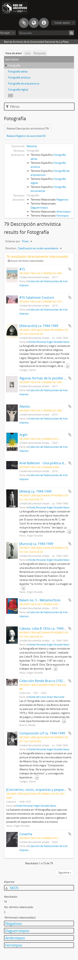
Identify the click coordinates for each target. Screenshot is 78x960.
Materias (32, 146)
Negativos (62, 199)
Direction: (11, 248)
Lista (27, 53)
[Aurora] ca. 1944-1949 (36, 544)
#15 (22, 269)
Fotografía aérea (17, 71)
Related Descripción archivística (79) (28, 128)
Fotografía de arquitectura (23, 83)
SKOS (14, 887)
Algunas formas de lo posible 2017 (45, 378)
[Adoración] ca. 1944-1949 (38, 326)
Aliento (24, 406)
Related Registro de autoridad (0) (26, 136)
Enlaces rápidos (44, 23)
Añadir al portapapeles (70, 269)
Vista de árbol (13, 53)
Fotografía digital (18, 89)
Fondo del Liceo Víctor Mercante (46, 696)
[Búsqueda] (71, 32)
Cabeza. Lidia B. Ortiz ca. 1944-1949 (45, 628)
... (10, 95)
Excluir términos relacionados (27, 261)
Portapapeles (24, 23)
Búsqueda (40, 53)
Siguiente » (64, 872)
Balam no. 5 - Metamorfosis (40, 600)
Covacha (25, 834)
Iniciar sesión (62, 22)
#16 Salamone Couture (36, 297)
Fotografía (14, 65)
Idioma (34, 23)
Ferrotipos (62, 215)
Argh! (23, 435)
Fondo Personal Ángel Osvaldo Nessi (49, 341)
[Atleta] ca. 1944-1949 (35, 491)
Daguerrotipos (39, 207)
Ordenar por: (13, 241)
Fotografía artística (19, 77)
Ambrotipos (63, 211)
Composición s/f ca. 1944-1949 (42, 733)
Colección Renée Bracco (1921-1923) (46, 681)
